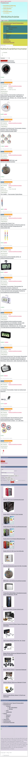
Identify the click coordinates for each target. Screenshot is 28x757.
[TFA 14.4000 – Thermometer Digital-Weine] (2, 206)
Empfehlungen (7, 41)
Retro (7, 38)
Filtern (12, 482)
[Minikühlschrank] (5, 3)
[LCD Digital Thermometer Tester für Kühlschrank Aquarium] (6, 401)
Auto (7, 30)
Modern (8, 36)
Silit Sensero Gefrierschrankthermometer (8, 61)
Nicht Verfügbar (8, 82)
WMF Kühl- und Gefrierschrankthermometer (9, 161)
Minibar (11, 29)
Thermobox (6, 39)
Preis (2, 469)
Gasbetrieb (9, 32)
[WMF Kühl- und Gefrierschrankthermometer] (6, 174)
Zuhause (8, 26)
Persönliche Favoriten (8, 42)
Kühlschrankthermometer (15, 86)
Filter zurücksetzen (5, 482)
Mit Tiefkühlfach (13, 27)
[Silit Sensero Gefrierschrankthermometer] (6, 74)
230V (9, 84)
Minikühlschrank (13, 20)
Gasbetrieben (4, 463)
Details (2, 82)
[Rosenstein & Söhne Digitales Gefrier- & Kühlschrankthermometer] (6, 270)
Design (5, 33)
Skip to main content (6, 1)
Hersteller (3, 479)
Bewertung (3, 472)
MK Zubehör (4, 480)
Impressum (6, 755)
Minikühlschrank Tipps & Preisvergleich (13, 23)
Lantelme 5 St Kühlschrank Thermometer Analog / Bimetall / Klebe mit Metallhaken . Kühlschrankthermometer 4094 (13, 130)
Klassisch (8, 35)
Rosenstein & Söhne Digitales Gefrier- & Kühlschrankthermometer (11, 257)
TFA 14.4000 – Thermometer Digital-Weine (11, 194)
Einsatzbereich (7, 24)
